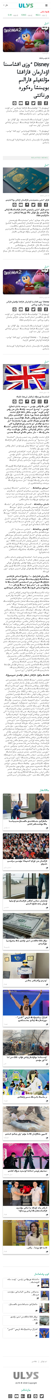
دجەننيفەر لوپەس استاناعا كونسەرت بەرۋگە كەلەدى (27, 1171)
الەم (5, 1064)
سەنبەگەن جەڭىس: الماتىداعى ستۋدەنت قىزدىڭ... (23, 1293)
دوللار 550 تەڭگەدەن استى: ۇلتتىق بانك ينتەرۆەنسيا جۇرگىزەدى (26, 942)
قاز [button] (6, 5)
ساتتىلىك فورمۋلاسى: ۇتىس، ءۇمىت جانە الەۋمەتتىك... (23, 1281)
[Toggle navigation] (46, 6)
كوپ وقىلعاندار (41, 1274)
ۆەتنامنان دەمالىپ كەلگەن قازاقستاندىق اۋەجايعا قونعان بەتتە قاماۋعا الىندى (28, 903)
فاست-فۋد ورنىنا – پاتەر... (37, 1248)
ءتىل (46, 24)
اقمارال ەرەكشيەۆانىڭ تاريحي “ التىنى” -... (22, 1331)
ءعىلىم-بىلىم (7, 868)
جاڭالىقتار (44, 791)
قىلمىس (6, 908)
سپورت (6, 1024)
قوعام (5, 984)
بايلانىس (34, 1362)
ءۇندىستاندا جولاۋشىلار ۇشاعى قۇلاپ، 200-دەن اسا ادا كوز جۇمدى (27, 1059)
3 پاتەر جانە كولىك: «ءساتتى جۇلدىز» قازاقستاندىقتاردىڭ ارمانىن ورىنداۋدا (31, 1209)
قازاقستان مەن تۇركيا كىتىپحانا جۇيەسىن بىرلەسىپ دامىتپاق (27, 863)
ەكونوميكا (7, 947)
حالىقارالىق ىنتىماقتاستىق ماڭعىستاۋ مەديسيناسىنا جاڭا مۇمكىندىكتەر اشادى (28, 823)
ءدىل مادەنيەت (8, 1175)
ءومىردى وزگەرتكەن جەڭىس (36, 981)
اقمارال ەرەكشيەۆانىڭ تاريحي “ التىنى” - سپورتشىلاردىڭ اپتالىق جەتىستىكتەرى (31, 1019)
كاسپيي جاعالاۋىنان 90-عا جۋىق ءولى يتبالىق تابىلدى (26, 1134)
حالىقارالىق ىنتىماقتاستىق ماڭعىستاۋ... (22, 1304)
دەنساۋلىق (7, 828)
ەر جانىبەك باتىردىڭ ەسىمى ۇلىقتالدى (32, 1097)
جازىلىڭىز (26, 1390)
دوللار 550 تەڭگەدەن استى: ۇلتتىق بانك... (24, 1318)
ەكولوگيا (6, 1138)
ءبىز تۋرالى (44, 1362)
